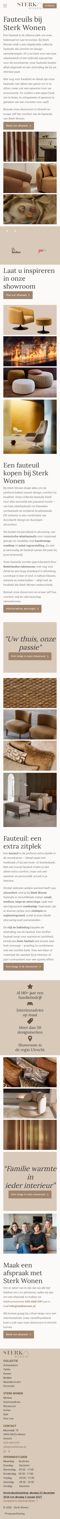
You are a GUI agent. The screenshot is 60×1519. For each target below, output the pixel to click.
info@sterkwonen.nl (22, 1306)
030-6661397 (11, 1442)
